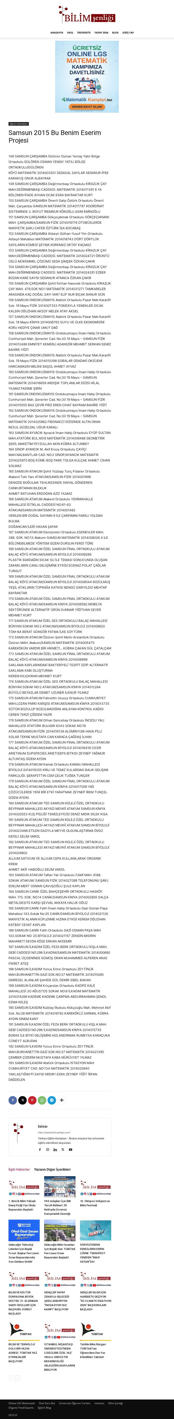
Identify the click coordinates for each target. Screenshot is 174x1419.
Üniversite (84, 32)
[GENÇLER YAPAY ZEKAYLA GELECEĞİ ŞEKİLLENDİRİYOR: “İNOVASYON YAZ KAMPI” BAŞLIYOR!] (59, 1278)
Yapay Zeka (101, 32)
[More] (61, 1100)
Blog (115, 32)
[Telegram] (52, 1100)
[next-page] (18, 1378)
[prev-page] (11, 1378)
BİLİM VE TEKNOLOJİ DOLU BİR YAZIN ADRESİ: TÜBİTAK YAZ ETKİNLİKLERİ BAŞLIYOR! (22, 1353)
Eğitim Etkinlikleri (19, 123)
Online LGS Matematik (21, 1403)
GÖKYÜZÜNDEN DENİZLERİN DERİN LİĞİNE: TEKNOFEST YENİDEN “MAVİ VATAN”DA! (92, 1253)
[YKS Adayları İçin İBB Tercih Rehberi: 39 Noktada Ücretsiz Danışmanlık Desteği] (59, 1187)
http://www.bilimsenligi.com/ (54, 1132)
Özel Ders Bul (47, 1403)
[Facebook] (12, 1100)
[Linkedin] (56, 1149)
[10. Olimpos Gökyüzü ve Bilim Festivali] (95, 1187)
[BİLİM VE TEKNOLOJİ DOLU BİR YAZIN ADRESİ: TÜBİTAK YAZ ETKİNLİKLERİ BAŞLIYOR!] (24, 1330)
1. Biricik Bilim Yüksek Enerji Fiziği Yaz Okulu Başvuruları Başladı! (22, 1205)
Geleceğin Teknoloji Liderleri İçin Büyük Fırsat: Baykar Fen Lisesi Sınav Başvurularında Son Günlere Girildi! (23, 1253)
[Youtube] (72, 1149)
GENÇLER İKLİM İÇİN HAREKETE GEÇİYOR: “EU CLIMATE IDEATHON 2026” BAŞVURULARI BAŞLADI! (95, 1301)
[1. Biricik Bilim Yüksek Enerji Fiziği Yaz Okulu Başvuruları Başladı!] (24, 1187)
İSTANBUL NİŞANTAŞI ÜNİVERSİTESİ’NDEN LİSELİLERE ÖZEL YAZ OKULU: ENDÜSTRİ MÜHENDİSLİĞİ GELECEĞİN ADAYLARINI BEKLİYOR (59, 1357)
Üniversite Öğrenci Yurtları (74, 1403)
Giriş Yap (128, 32)
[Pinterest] (32, 1100)
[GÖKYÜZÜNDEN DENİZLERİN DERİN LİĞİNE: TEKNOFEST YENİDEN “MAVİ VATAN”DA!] (95, 1230)
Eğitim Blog (44, 1407)
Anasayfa (57, 32)
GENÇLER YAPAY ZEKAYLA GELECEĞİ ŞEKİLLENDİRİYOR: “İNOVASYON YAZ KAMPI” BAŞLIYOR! (56, 1301)
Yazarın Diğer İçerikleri (52, 1169)
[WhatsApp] (42, 1100)
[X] (22, 1100)
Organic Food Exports (21, 1407)
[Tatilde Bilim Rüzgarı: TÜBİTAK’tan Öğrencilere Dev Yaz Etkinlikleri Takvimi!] (95, 1330)
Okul (70, 32)
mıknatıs (99, 1403)
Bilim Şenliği (115, 1403)
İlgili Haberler (19, 1169)
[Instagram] (49, 1149)
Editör (43, 1126)
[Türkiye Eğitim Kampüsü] (87, 14)
